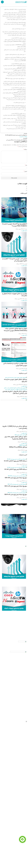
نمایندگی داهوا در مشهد (20, 682)
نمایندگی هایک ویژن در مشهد (19, 684)
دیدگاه (25, 149)
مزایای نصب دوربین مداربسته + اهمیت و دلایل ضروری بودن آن (14, 260)
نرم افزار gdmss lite (21, 711)
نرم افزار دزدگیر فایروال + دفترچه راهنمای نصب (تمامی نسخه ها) (15, 392)
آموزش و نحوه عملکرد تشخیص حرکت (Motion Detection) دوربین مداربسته (15, 330)
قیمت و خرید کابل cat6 (20, 688)
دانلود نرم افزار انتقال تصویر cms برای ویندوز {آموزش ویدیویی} (16, 438)
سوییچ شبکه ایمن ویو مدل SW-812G (16, 478)
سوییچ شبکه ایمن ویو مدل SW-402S (15, 495)
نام (26, 165)
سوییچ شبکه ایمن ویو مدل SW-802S (15, 486)
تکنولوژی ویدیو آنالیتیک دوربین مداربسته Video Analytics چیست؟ (14, 225)
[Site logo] (21, 2)
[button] (14, 187)
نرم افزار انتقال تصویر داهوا (19, 705)
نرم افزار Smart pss (21, 701)
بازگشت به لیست (23, 136)
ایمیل (25, 171)
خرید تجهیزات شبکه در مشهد (19, 678)
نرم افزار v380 (22, 707)
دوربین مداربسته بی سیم (20, 686)
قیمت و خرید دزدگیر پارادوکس (19, 675)
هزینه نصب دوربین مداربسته (19, 680)
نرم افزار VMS (22, 709)
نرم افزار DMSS (22, 697)
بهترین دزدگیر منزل (21, 673)
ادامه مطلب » (24, 230)
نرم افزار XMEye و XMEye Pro (18, 447)
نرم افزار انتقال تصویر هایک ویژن (18, 703)
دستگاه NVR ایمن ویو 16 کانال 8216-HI (15, 461)
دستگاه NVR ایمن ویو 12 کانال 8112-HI (15, 469)
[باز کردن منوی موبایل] (2, 2)
